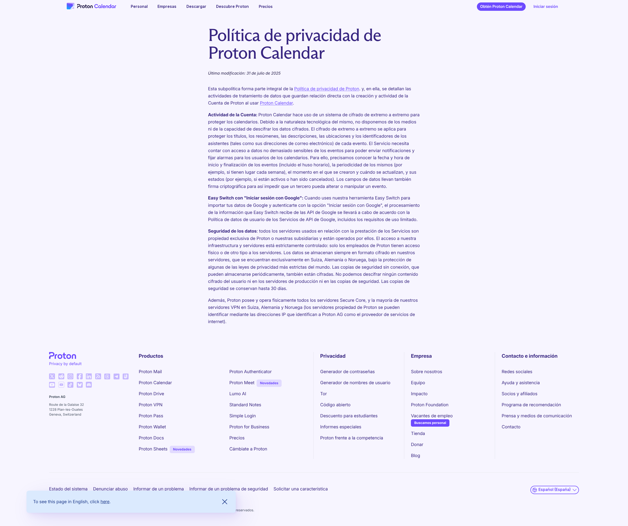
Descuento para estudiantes (349, 416)
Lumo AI (237, 393)
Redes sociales (517, 371)
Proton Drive (151, 393)
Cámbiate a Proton (248, 449)
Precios (266, 6)
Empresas (166, 6)
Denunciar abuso (110, 489)
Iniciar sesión (546, 6)
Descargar (196, 6)
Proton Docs (151, 438)
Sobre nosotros (426, 371)
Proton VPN (151, 405)
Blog (415, 455)
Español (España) (554, 489)
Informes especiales (340, 427)
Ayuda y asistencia (521, 382)
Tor (323, 393)
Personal (139, 6)
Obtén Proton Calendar (501, 6)
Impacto (419, 393)
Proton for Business (249, 427)
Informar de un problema (158, 489)
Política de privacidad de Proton (326, 89)
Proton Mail (150, 371)
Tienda (418, 433)
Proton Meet (241, 382)
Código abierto (335, 405)
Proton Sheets (153, 449)
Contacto (511, 427)
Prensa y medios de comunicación (537, 416)
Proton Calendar (276, 103)
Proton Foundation (429, 405)
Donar (417, 444)
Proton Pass (151, 416)
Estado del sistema (68, 489)
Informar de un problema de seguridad (228, 489)
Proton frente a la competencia (351, 438)
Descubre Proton (232, 6)
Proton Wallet (152, 427)
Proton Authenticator (250, 371)
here (105, 501)
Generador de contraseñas (347, 371)
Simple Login (242, 416)
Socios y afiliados (519, 393)
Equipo (418, 382)
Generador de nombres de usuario (355, 382)
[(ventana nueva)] (52, 376)
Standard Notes (245, 405)
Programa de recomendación (531, 405)
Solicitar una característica (301, 489)
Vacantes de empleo (432, 416)
